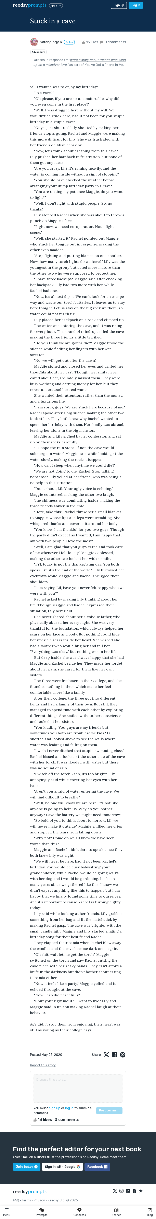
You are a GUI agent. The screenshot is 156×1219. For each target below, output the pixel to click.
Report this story (43, 1065)
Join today (24, 1167)
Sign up (119, 5)
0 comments (115, 42)
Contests (80, 1215)
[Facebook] (134, 1191)
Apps (54, 5)
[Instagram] (121, 1191)
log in (69, 1108)
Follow (69, 42)
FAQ (16, 1200)
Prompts (42, 1215)
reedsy (30, 5)
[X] (115, 1191)
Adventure (38, 52)
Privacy (39, 1200)
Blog (150, 1215)
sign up (54, 1108)
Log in (135, 5)
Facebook (95, 1167)
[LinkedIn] (128, 1191)
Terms (26, 1200)
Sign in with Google (60, 1167)
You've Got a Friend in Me (104, 65)
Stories (116, 1215)
